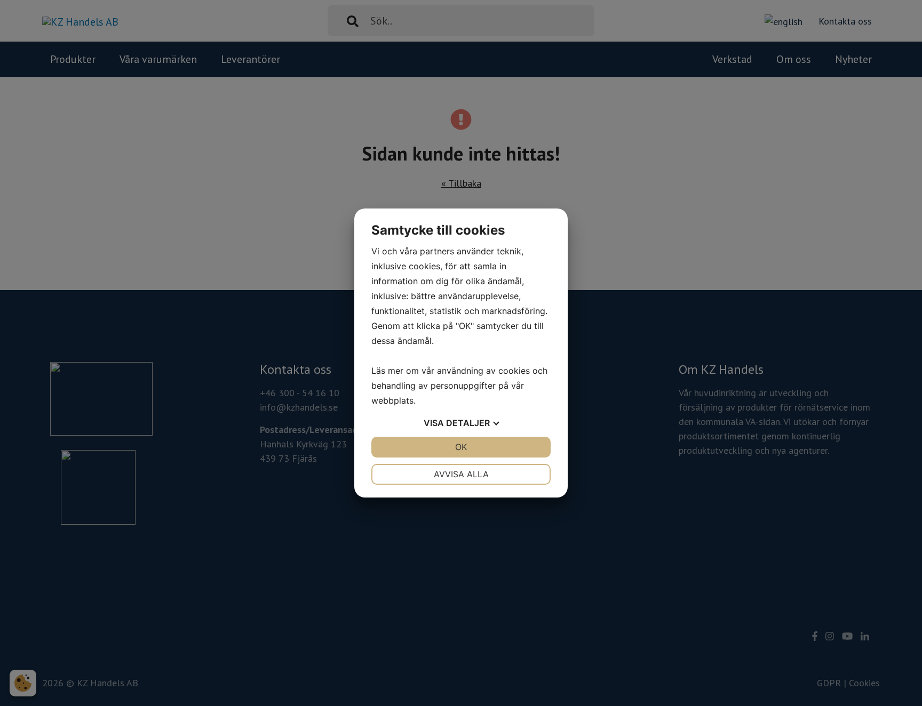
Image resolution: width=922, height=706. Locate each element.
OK (461, 447)
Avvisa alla (461, 474)
